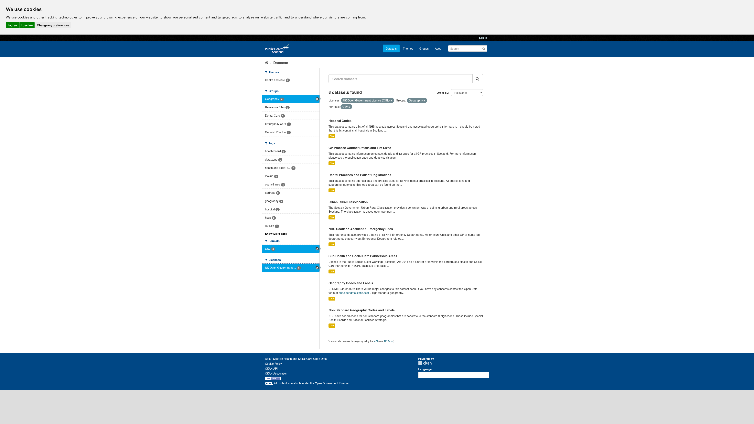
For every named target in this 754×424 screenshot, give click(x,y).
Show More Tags (276, 234)
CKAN (425, 363)
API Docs (388, 341)
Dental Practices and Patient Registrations (360, 175)
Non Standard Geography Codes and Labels (362, 310)
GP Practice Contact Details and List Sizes (360, 147)
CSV (332, 136)
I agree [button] (12, 25)
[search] (477, 78)
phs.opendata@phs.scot (354, 293)
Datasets (391, 48)
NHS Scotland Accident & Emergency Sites (361, 229)
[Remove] (391, 100)
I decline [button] (27, 25)
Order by (442, 93)
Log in (483, 37)
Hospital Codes (340, 120)
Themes (408, 48)
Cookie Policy (273, 364)
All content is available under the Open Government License (311, 383)
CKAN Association (276, 373)
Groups (424, 48)
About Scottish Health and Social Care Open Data (296, 359)
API (376, 341)
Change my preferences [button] (53, 25)
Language (425, 369)
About (438, 48)
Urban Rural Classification (348, 202)
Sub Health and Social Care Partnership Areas (363, 256)
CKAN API (271, 368)
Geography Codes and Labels (351, 283)
